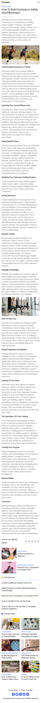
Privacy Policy (13, 690)
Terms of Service (26, 690)
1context (6, 2)
